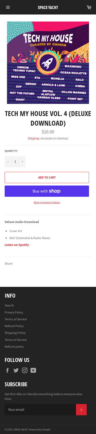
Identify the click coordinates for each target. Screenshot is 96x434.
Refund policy (14, 346)
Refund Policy (14, 326)
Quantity (11, 151)
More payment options (47, 202)
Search (9, 305)
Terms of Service (16, 319)
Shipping (33, 138)
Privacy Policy (14, 312)
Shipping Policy (15, 333)
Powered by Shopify (39, 429)
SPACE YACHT (21, 429)
